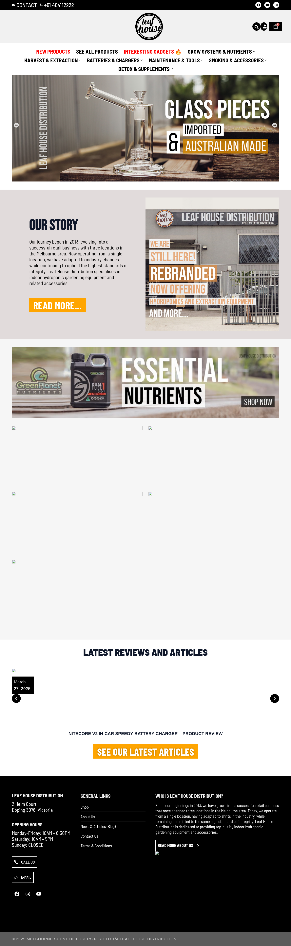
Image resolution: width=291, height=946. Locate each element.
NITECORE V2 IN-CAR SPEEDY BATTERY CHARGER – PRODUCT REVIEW (145, 733)
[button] (16, 125)
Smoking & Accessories (236, 60)
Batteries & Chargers (113, 60)
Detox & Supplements (144, 69)
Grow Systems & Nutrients (220, 51)
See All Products (97, 51)
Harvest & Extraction (51, 60)
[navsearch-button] (256, 26)
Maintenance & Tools (174, 60)
